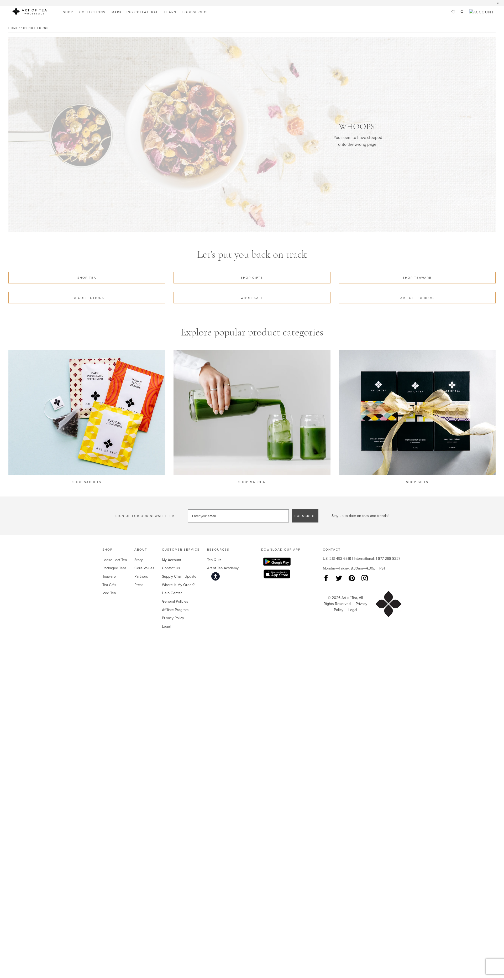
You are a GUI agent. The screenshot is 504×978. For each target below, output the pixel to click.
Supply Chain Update (179, 576)
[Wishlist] (453, 12)
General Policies (175, 601)
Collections (92, 12)
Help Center (172, 593)
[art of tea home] (29, 12)
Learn (170, 12)
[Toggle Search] (462, 12)
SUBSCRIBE (305, 516)
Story (138, 559)
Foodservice (195, 12)
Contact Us (171, 568)
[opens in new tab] (281, 563)
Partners (141, 576)
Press (139, 584)
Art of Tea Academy (223, 568)
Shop (68, 12)
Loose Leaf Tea (114, 559)
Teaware (109, 576)
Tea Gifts (109, 584)
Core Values (144, 568)
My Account (171, 559)
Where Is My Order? (178, 584)
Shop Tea (86, 277)
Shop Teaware (417, 277)
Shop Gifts (252, 277)
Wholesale (252, 298)
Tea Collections (86, 298)
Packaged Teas (114, 568)
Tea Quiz (214, 559)
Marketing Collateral (135, 12)
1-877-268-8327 (388, 558)
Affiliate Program (175, 609)
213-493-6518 (340, 558)
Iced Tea (109, 593)
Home (13, 28)
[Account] (481, 12)
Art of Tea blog (417, 298)
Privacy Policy (173, 617)
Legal (166, 626)
